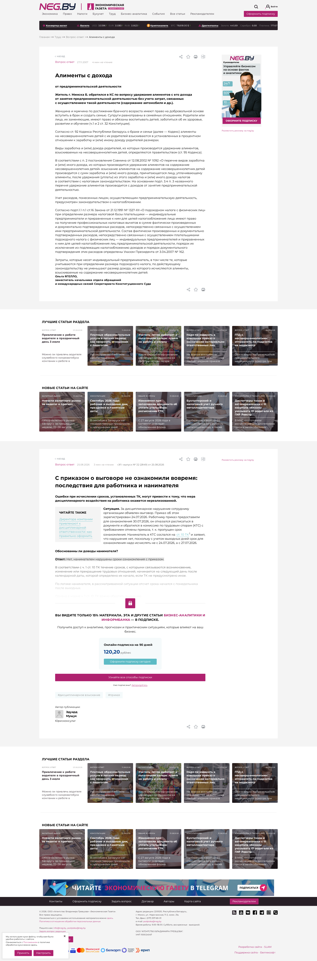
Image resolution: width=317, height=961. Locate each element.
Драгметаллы (210, 25)
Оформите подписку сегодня (130, 661)
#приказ (114, 695)
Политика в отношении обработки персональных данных (70, 921)
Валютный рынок (51, 396)
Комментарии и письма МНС (250, 396)
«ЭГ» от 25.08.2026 (140, 464)
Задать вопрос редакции (52, 931)
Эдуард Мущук (71, 714)
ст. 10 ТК (182, 534)
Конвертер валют (56, 25)
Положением (30, 942)
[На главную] (57, 6)
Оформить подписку (261, 13)
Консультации (97, 396)
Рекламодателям (244, 901)
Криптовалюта (159, 25)
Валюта (84, 25)
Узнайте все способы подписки (130, 677)
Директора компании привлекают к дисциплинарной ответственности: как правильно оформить (76, 527)
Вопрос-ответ (64, 62)
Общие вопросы (146, 396)
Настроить (43, 953)
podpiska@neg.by (76, 928)
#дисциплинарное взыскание (79, 695)
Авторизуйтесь (140, 685)
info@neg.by (59, 928)
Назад (61, 56)
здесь (110, 918)
